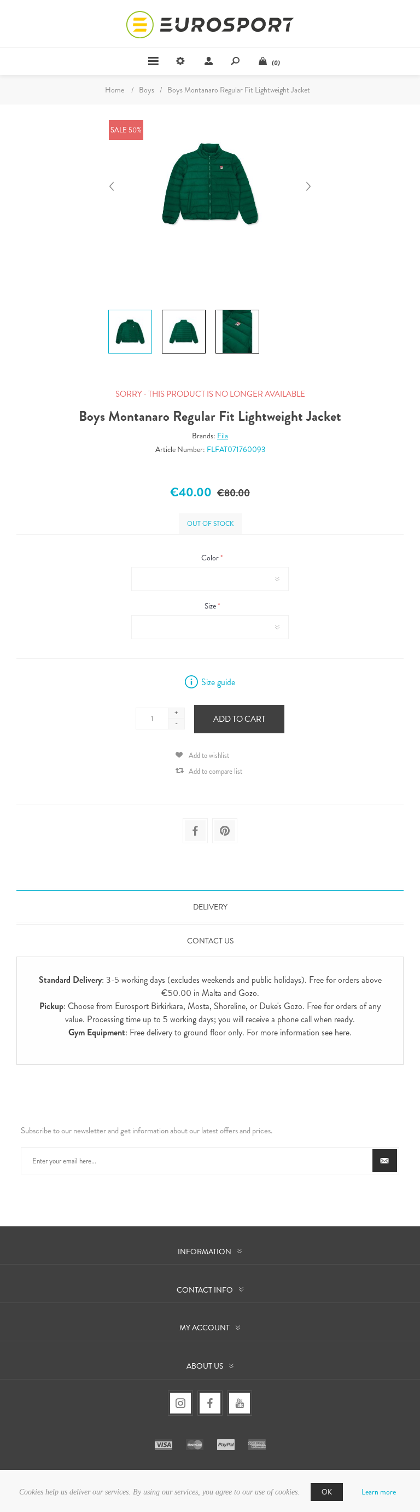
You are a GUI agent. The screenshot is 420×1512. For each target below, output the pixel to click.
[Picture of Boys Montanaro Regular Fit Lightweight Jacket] (130, 310)
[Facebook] (210, 1403)
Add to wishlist (209, 755)
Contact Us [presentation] (210, 940)
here (342, 1032)
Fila (222, 435)
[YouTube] (239, 1403)
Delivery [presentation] (210, 906)
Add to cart (239, 719)
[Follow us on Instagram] (180, 1403)
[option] (130, 311)
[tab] (210, 906)
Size (211, 605)
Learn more (378, 1491)
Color (210, 557)
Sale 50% (126, 130)
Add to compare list (215, 771)
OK (327, 1492)
